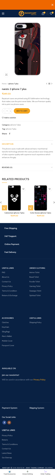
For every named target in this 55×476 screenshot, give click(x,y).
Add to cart (22, 111)
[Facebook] (9, 133)
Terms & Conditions (10, 444)
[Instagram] (9, 422)
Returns (5, 440)
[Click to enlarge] (6, 74)
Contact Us (6, 448)
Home (4, 84)
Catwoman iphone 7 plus (14, 213)
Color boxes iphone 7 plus (40, 213)
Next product (52, 83)
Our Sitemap (7, 457)
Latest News (7, 453)
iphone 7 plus (13, 84)
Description (7, 144)
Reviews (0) (7, 167)
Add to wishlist (10, 118)
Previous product (46, 83)
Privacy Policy (7, 435)
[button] (4, 207)
